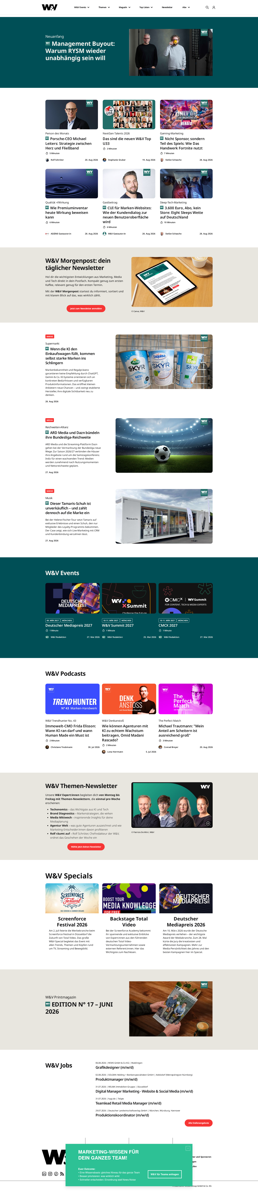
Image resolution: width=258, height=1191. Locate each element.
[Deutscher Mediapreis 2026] (186, 920)
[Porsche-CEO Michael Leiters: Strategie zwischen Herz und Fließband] (71, 114)
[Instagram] (50, 1173)
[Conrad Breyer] (160, 747)
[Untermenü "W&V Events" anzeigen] (88, 7)
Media (50, 420)
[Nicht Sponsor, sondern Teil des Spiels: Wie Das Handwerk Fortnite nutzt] (186, 114)
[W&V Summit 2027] (129, 598)
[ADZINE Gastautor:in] (47, 234)
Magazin (123, 7)
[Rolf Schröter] (47, 160)
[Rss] (62, 1173)
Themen (102, 7)
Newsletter (167, 7)
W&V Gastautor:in (117, 233)
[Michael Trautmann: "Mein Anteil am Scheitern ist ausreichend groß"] (186, 699)
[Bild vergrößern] (208, 823)
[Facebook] (56, 1173)
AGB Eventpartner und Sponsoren (194, 1156)
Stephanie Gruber (117, 159)
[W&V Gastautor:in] (104, 234)
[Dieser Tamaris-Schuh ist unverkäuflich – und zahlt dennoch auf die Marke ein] (164, 516)
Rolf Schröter (57, 159)
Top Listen (144, 7)
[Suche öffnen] (207, 7)
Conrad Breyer (171, 747)
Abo (184, 7)
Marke (50, 336)
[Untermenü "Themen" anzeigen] (109, 7)
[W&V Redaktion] (47, 637)
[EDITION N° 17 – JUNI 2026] (172, 1009)
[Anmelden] (213, 7)
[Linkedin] (44, 1173)
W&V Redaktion (58, 637)
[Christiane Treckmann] (47, 747)
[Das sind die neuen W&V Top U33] (129, 114)
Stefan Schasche (173, 159)
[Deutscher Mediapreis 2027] (72, 598)
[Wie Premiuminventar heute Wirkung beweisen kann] (71, 183)
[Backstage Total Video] (129, 920)
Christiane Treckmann (61, 747)
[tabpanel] (72, 611)
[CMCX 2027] (186, 598)
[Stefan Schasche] (162, 160)
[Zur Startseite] (61, 1157)
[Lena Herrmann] (104, 752)
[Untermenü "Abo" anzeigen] (189, 7)
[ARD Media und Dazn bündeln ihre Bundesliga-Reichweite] (164, 445)
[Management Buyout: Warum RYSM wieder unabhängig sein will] (172, 52)
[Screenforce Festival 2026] (72, 920)
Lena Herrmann (115, 751)
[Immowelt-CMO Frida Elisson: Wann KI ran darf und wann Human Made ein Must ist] (72, 699)
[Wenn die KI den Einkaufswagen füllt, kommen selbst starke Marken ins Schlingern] (164, 362)
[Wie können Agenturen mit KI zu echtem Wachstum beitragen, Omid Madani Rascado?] (129, 699)
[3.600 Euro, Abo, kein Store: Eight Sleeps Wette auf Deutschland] (186, 183)
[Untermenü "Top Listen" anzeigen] (151, 7)
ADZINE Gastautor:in (61, 233)
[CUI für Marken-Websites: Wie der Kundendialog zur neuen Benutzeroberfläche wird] (129, 183)
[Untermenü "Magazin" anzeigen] (129, 7)
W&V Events (80, 7)
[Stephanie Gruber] (104, 160)
